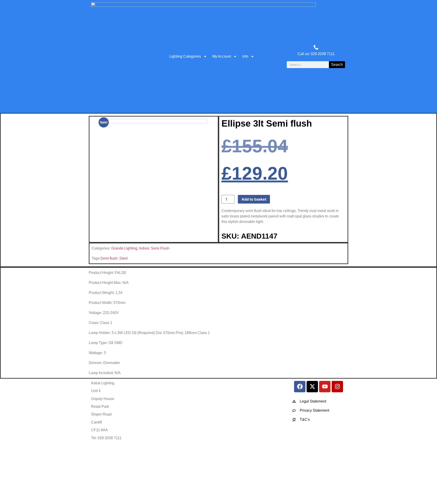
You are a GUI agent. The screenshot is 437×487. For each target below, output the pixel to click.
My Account (221, 56)
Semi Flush (160, 248)
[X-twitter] (312, 386)
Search (337, 64)
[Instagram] (337, 386)
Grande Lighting (124, 248)
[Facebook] (299, 386)
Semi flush (108, 258)
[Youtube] (324, 386)
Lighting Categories (185, 56)
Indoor (144, 248)
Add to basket (253, 199)
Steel (123, 258)
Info (245, 56)
